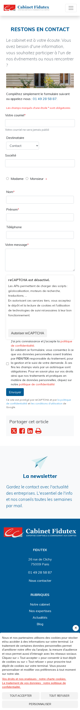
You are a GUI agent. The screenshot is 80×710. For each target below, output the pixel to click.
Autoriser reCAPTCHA (27, 333)
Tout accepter (21, 695)
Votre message (16, 245)
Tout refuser (59, 695)
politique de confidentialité (37, 384)
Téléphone (14, 227)
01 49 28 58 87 (45, 99)
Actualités (40, 617)
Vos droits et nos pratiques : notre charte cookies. (34, 679)
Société (10, 155)
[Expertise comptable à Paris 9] (40, 532)
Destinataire (15, 138)
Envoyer (15, 392)
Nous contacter (40, 580)
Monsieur (36, 179)
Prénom (12, 209)
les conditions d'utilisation (46, 403)
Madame (17, 179)
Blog (40, 624)
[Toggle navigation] (71, 8)
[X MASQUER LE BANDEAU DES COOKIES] (75, 628)
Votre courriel (14, 115)
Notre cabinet (40, 604)
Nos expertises (40, 611)
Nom (9, 192)
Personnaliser (40, 704)
